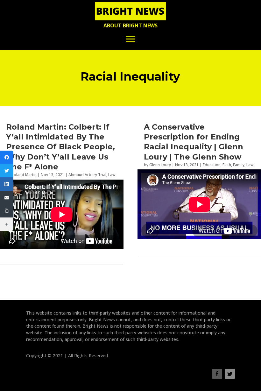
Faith (226, 164)
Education (212, 164)
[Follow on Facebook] (217, 374)
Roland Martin (24, 174)
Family (238, 164)
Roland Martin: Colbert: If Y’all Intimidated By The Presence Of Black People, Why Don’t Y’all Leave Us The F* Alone (60, 146)
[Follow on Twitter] (230, 374)
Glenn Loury (160, 164)
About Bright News (130, 25)
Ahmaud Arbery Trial (87, 174)
